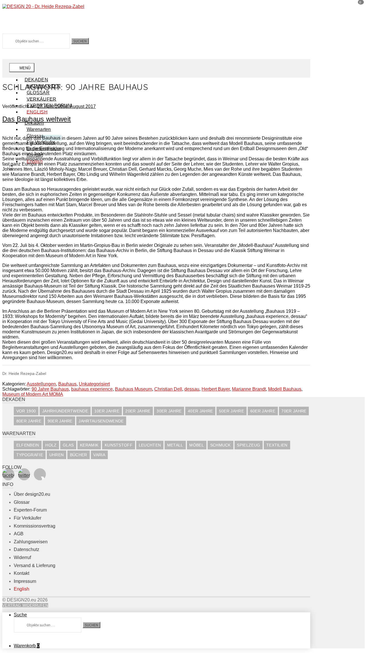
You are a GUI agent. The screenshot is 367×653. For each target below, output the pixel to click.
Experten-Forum (30, 510)
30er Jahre (169, 411)
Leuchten (150, 445)
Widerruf (22, 557)
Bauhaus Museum (133, 389)
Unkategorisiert (94, 383)
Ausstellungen (41, 383)
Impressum (25, 581)
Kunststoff (118, 445)
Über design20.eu (32, 494)
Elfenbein (27, 445)
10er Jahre (106, 411)
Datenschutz (26, 549)
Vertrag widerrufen (25, 605)
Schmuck (220, 445)
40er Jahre (200, 411)
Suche (20, 614)
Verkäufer (41, 99)
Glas (68, 445)
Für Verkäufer (27, 518)
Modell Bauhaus (284, 389)
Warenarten (39, 129)
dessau (191, 389)
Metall (175, 445)
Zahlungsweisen (31, 541)
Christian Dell (168, 389)
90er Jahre (60, 421)
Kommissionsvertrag (34, 526)
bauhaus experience (92, 389)
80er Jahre (28, 421)
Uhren (56, 455)
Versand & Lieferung (34, 565)
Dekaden (36, 79)
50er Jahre (231, 411)
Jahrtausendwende (101, 421)
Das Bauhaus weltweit (36, 119)
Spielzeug (248, 445)
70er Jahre (293, 411)
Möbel (196, 445)
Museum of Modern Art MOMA (32, 394)
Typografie (29, 455)
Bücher (78, 455)
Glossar (22, 502)
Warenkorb (27, 645)
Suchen (80, 41)
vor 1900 (26, 411)
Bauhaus (67, 383)
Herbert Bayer (216, 389)
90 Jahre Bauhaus (50, 389)
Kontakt (21, 573)
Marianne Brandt (249, 389)
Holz (50, 445)
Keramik (89, 445)
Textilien (277, 445)
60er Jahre (262, 411)
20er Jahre (137, 411)
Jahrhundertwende (65, 411)
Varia (99, 455)
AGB (19, 533)
